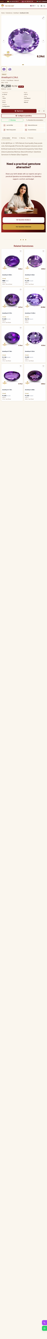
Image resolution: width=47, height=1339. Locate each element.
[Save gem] (39, 111)
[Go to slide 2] (24, 64)
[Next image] (43, 40)
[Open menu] (44, 5)
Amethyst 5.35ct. (30, 351)
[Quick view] (21, 256)
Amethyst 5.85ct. (7, 275)
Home (3, 13)
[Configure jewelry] (21, 260)
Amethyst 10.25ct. (30, 313)
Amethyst (16, 13)
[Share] (44, 111)
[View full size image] (43, 17)
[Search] (38, 5)
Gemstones (9, 13)
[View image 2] (9, 69)
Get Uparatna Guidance (23, 220)
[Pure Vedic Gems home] (7, 5)
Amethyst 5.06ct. (30, 275)
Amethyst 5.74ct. (7, 389)
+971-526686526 (12, 1)
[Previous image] (3, 40)
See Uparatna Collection (23, 226)
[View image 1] (4, 69)
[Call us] (44, 1322)
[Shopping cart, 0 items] (41, 5)
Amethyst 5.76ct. (7, 351)
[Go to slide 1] (23, 64)
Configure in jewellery (25, 116)
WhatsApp (13, 120)
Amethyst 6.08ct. (30, 389)
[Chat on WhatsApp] (44, 1328)
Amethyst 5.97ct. (7, 313)
